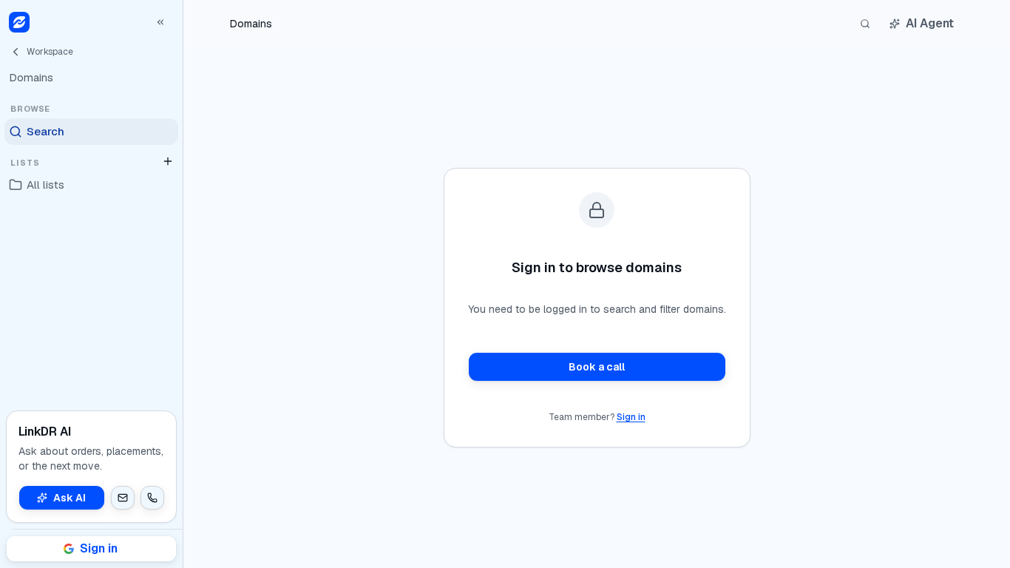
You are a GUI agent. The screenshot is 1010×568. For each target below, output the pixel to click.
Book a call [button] (597, 366)
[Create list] (167, 161)
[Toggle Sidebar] (183, 284)
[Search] (865, 23)
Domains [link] (251, 23)
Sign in (631, 417)
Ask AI (69, 497)
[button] (123, 498)
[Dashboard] (19, 22)
